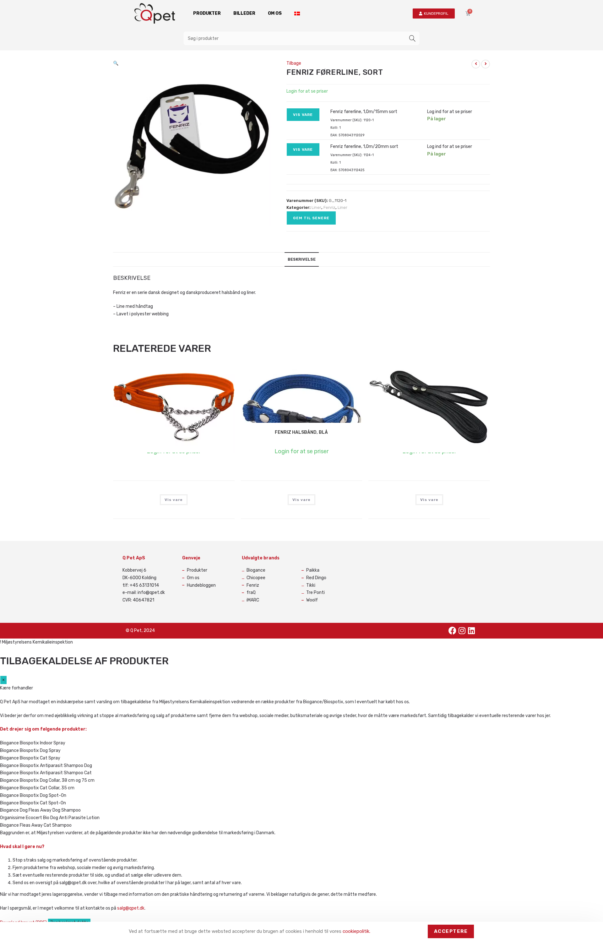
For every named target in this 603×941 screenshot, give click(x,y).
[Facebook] (452, 630)
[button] (115, 63)
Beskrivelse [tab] (302, 259)
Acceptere (451, 931)
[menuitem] (297, 13)
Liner (316, 207)
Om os (275, 13)
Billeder (244, 13)
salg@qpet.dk (130, 908)
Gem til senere (311, 218)
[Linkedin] (471, 630)
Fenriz (329, 207)
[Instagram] (462, 630)
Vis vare (303, 114)
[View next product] (485, 64)
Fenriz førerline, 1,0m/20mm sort (364, 146)
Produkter (207, 13)
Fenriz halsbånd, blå (301, 432)
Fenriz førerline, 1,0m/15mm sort (363, 111)
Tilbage (293, 63)
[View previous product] (475, 64)
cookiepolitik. (356, 931)
